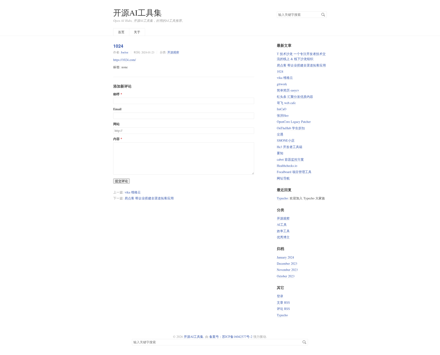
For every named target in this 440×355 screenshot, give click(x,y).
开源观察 (173, 52)
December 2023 (287, 263)
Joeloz (124, 52)
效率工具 (283, 231)
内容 (116, 139)
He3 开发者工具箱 (289, 147)
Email (117, 109)
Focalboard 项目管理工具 (294, 172)
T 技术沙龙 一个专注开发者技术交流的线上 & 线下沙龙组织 (301, 56)
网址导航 (283, 178)
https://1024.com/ (124, 60)
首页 (121, 32)
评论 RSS (283, 308)
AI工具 (282, 224)
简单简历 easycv (288, 90)
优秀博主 (283, 237)
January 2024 (285, 257)
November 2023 (287, 269)
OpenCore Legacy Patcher (294, 121)
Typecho (282, 198)
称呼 (116, 94)
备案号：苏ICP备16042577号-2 (230, 336)
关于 (137, 32)
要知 (280, 153)
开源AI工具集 (137, 12)
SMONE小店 (285, 140)
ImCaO (281, 109)
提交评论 (121, 181)
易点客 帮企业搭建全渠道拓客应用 (149, 198)
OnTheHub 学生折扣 (291, 128)
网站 (116, 124)
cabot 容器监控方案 (290, 159)
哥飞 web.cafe (286, 103)
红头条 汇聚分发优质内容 (295, 96)
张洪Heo (283, 115)
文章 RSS (283, 302)
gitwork (282, 84)
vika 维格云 (133, 192)
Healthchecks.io (287, 165)
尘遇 (280, 134)
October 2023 (285, 276)
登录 (280, 296)
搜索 (323, 14)
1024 (118, 46)
